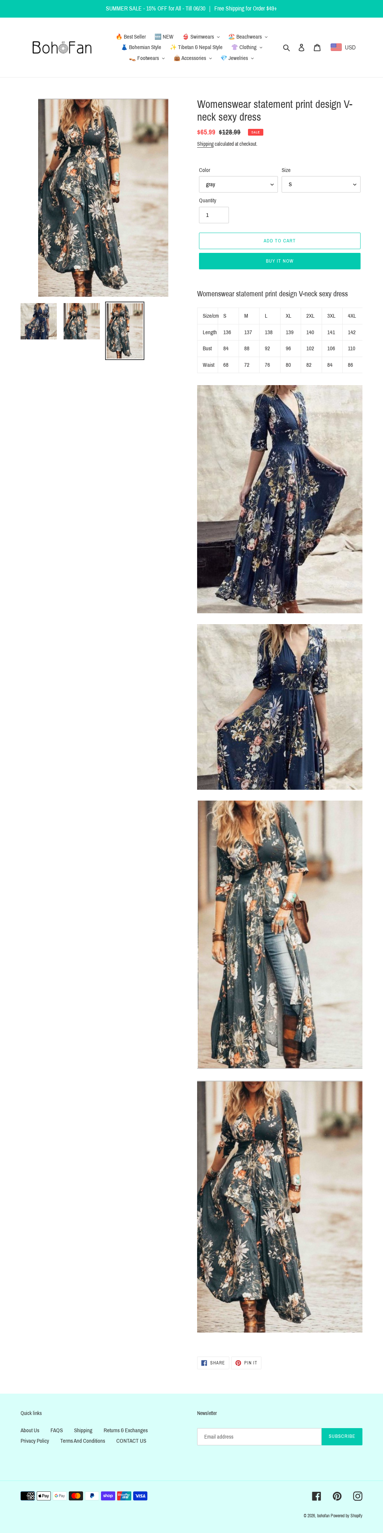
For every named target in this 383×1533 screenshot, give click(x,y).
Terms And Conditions (82, 1441)
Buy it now (280, 261)
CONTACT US (131, 1441)
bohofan (323, 1515)
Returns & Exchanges (126, 1430)
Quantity (207, 200)
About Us (30, 1430)
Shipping (205, 144)
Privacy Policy (35, 1441)
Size (286, 170)
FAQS (56, 1430)
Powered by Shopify (346, 1515)
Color (204, 170)
